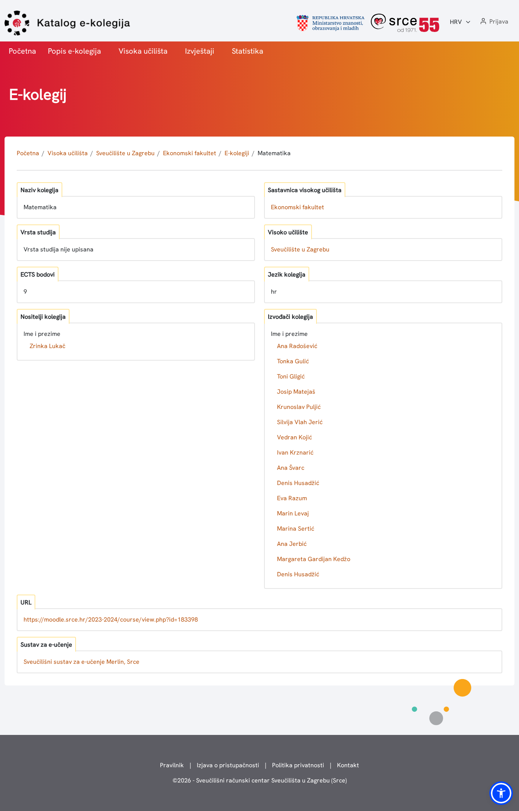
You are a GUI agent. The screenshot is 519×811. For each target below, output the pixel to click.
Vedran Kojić (294, 437)
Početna (22, 51)
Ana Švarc (290, 468)
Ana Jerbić (292, 544)
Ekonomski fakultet (189, 153)
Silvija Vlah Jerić (300, 422)
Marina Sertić (295, 529)
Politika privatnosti (298, 765)
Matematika (274, 153)
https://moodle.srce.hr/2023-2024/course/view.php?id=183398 (111, 619)
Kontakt (348, 765)
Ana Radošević (297, 346)
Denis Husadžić (298, 483)
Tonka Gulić (293, 361)
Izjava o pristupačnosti (228, 765)
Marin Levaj (293, 513)
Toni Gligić (291, 376)
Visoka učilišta (143, 51)
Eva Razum (292, 498)
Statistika (247, 51)
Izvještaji (199, 51)
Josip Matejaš (296, 392)
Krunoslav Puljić (299, 407)
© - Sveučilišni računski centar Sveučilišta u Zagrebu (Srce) (259, 780)
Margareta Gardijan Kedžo (313, 559)
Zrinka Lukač (47, 346)
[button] (493, 22)
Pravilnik (172, 765)
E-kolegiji (237, 153)
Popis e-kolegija (74, 51)
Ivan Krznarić (295, 452)
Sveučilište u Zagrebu (125, 153)
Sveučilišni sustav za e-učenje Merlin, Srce (81, 662)
